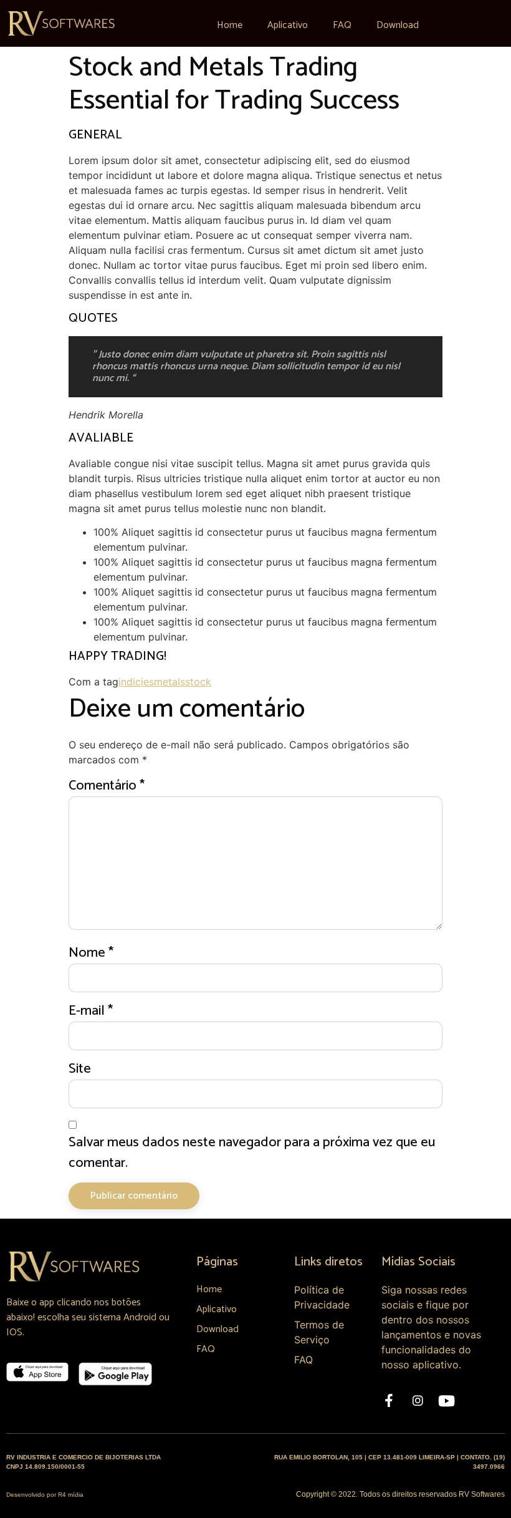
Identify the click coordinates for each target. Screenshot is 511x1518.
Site (80, 1069)
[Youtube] (446, 1400)
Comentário (107, 786)
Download (397, 25)
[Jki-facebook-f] (388, 1400)
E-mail (91, 1011)
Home (229, 25)
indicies (136, 681)
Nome (91, 953)
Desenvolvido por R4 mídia (45, 1494)
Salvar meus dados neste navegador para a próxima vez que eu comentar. (252, 1153)
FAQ (342, 25)
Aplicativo (287, 25)
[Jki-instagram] (417, 1400)
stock (198, 681)
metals (169, 681)
